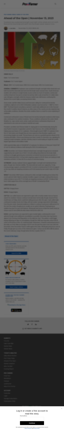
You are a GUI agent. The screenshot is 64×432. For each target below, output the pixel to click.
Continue (32, 423)
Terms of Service (28, 428)
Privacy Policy (37, 428)
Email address (23, 415)
